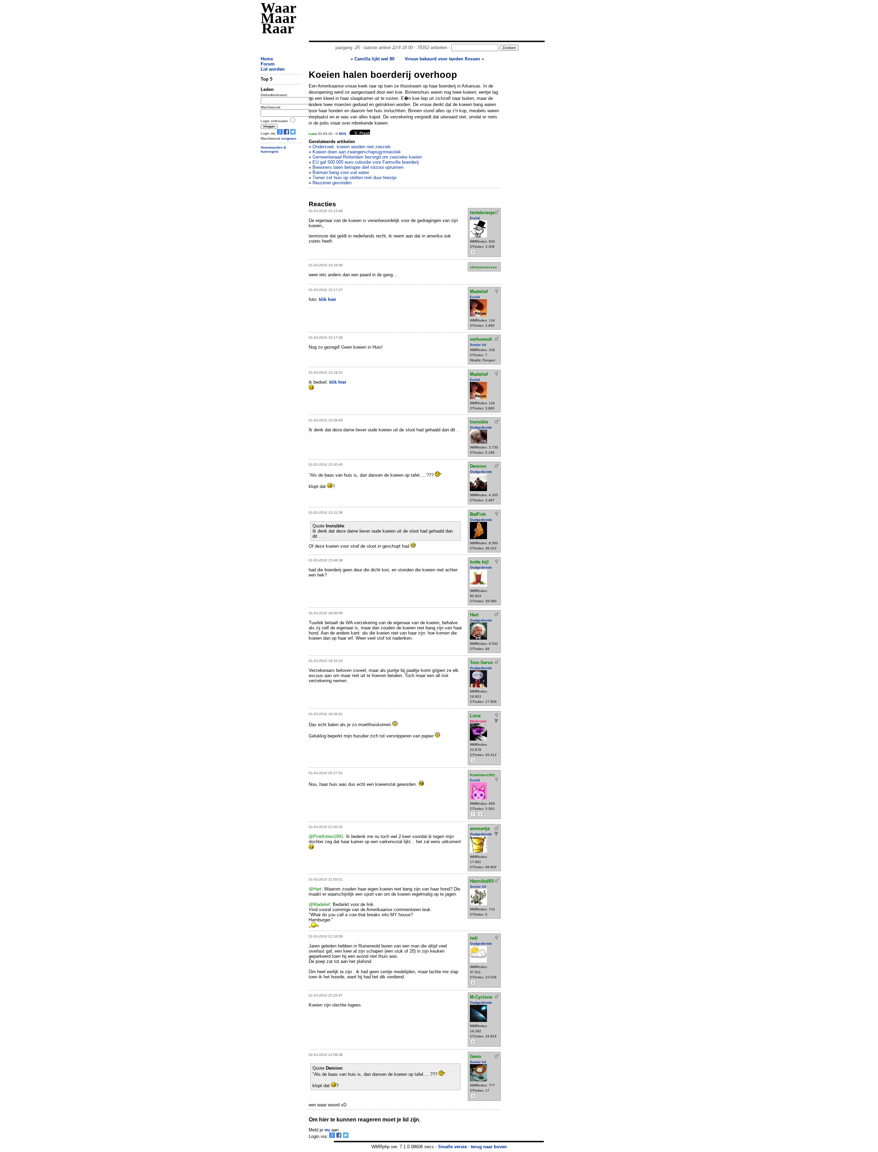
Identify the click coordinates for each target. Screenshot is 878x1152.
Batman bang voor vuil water (340, 172)
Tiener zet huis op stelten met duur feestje (354, 177)
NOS (342, 134)
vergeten (288, 138)
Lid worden (273, 69)
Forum (268, 64)
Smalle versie (452, 1146)
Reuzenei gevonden (332, 182)
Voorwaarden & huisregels (273, 150)
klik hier (327, 299)
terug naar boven (489, 1146)
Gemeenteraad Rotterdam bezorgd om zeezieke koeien (367, 157)
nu (327, 1129)
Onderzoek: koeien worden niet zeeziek (351, 146)
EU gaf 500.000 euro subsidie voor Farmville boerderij (365, 162)
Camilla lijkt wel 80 (374, 58)
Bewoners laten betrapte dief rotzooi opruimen (357, 167)
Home (267, 58)
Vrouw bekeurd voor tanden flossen (442, 58)
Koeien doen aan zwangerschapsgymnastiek (356, 151)
